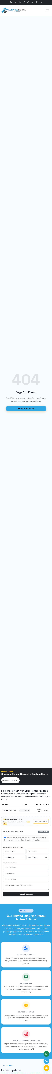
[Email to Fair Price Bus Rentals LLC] (46, 1068)
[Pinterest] (36, 2)
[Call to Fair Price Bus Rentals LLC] (46, 1061)
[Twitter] (41, 2)
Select (46, 810)
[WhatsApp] (20, 2)
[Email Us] (15, 2)
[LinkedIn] (32, 2)
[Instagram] (28, 2)
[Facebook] (24, 2)
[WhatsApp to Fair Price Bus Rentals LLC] (46, 1054)
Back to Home (27, 408)
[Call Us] (11, 2)
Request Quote (41, 821)
